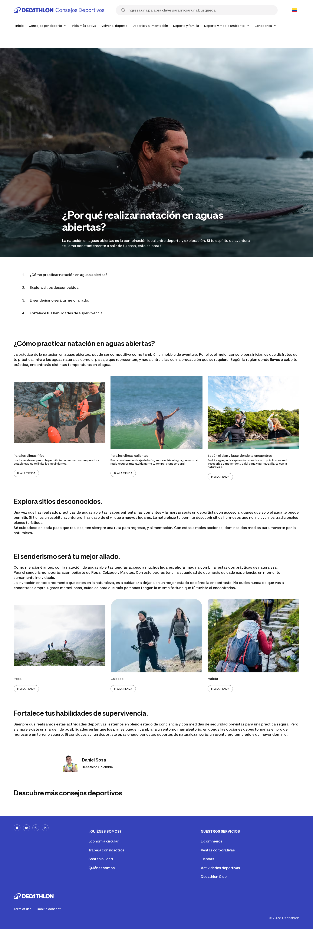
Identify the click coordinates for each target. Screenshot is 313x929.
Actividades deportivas (220, 868)
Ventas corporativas (218, 850)
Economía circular (104, 841)
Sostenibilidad (101, 859)
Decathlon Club (214, 876)
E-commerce (212, 841)
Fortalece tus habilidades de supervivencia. (67, 313)
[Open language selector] (294, 10)
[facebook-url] (17, 827)
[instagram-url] (35, 827)
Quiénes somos (102, 868)
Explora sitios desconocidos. (54, 287)
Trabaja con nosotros (107, 850)
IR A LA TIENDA (26, 473)
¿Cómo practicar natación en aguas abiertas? (68, 275)
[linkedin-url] (45, 827)
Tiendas (207, 859)
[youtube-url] (26, 827)
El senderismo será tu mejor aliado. (59, 300)
